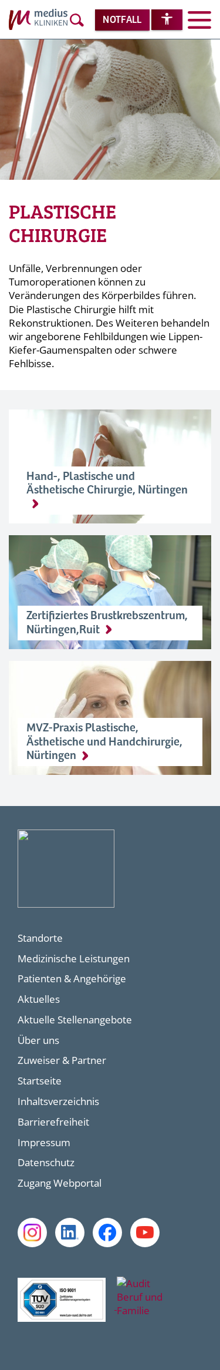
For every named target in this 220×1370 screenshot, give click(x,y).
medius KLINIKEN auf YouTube (145, 1232)
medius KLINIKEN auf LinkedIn (69, 1232)
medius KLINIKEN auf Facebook (107, 1232)
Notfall (122, 20)
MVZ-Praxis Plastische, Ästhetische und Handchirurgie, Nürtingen (104, 741)
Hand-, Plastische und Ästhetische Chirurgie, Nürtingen (107, 483)
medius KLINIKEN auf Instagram (32, 1232)
